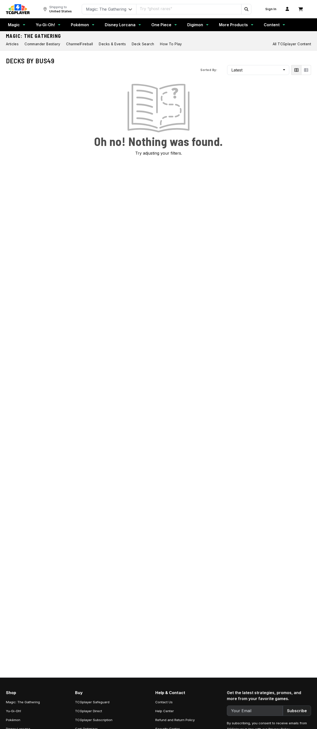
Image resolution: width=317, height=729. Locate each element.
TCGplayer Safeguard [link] (92, 702)
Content (272, 24)
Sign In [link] (270, 9)
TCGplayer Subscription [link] (93, 720)
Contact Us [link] (164, 702)
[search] (188, 9)
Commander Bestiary (42, 44)
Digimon (195, 24)
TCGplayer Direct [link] (88, 711)
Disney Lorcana (120, 24)
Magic (14, 24)
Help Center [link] (164, 711)
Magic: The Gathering (33, 36)
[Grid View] (296, 70)
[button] (246, 9)
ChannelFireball (79, 44)
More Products (233, 24)
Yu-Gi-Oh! (45, 24)
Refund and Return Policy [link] (175, 720)
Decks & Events (112, 44)
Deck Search (143, 44)
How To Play (171, 44)
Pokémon (80, 24)
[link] (18, 9)
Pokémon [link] (13, 720)
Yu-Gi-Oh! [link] (13, 711)
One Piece (161, 24)
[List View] (306, 70)
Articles (12, 44)
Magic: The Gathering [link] (23, 702)
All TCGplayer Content (292, 44)
